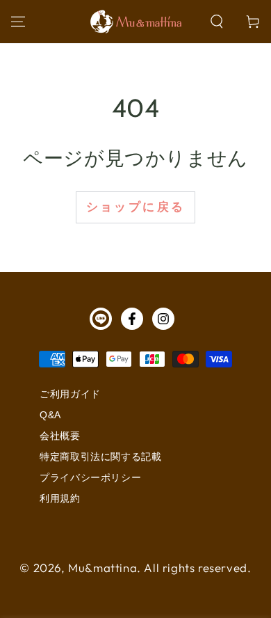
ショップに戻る (136, 207)
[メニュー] (18, 21)
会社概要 (60, 435)
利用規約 (60, 498)
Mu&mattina (102, 567)
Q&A (50, 414)
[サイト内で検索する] (217, 21)
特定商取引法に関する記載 (100, 456)
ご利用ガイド (70, 393)
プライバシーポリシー (90, 477)
